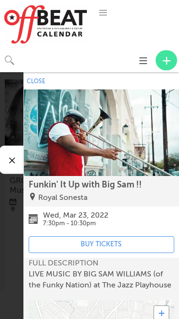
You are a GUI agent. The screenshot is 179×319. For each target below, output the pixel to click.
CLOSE (36, 81)
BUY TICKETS (101, 244)
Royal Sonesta (62, 197)
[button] (103, 12)
